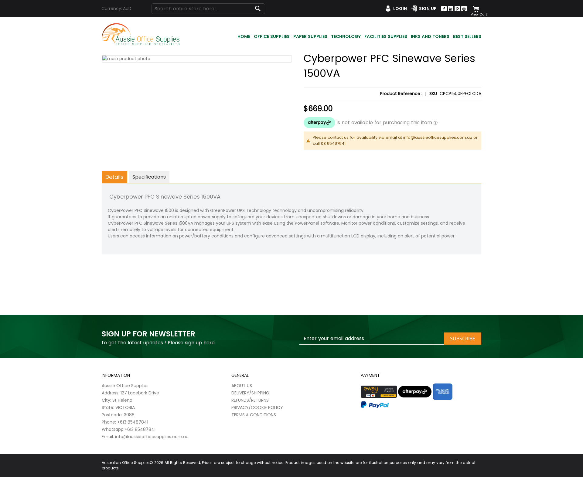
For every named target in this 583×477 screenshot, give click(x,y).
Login (400, 8)
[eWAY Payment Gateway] (379, 392)
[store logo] (141, 34)
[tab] (114, 177)
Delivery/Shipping (250, 393)
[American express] (442, 391)
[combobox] (208, 8)
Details (114, 177)
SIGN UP (428, 8)
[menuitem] (243, 36)
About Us (241, 385)
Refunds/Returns (250, 400)
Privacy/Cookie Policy (257, 407)
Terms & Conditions (253, 415)
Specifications (149, 176)
